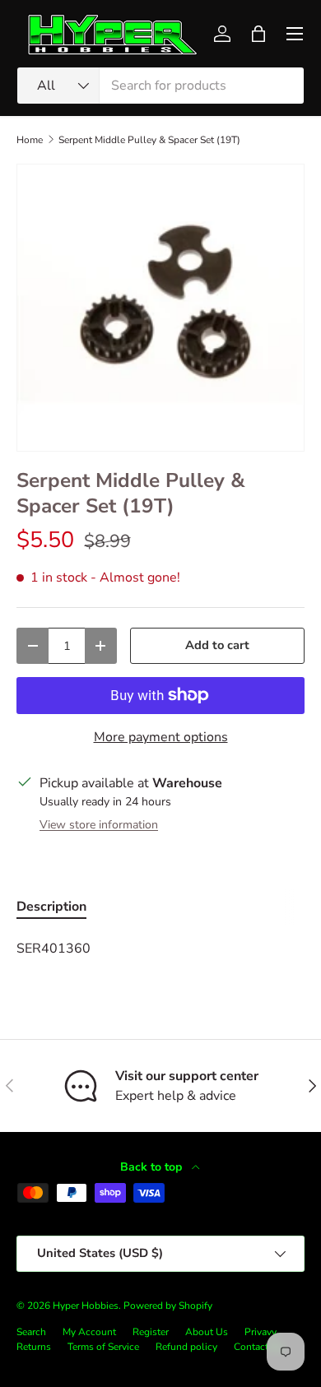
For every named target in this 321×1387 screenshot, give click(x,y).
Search (31, 1331)
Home (29, 140)
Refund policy (186, 1346)
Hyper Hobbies (86, 1305)
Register (151, 1331)
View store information (99, 825)
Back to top (152, 1167)
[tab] (51, 906)
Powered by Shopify (167, 1305)
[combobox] (160, 85)
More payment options (161, 737)
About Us (206, 1331)
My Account (89, 1331)
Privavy (260, 1331)
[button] (258, 34)
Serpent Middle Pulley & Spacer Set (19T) (149, 140)
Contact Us (258, 1346)
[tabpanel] (160, 948)
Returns (33, 1346)
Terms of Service (103, 1346)
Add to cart (217, 645)
